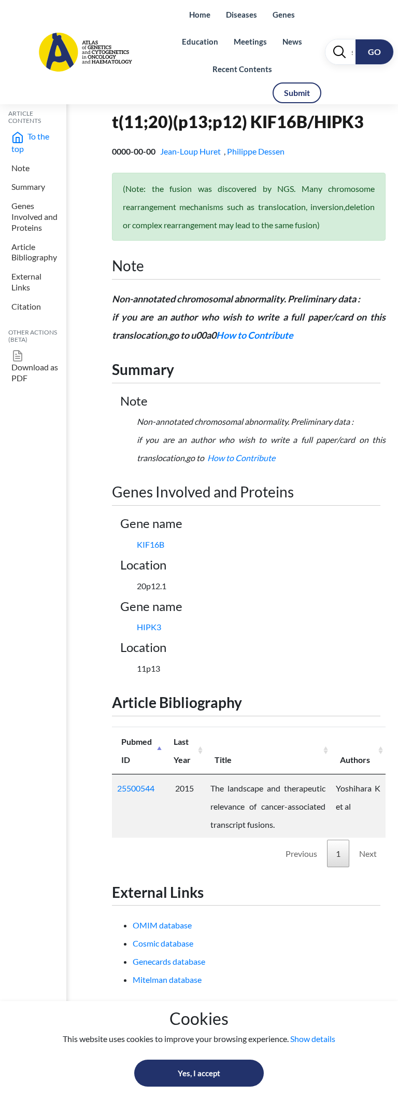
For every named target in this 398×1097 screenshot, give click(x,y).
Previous (301, 853)
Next (368, 853)
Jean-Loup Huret (191, 151)
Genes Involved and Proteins (34, 216)
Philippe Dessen (256, 151)
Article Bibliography (34, 252)
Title (223, 760)
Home (199, 14)
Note (20, 168)
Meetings (250, 41)
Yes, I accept (199, 1073)
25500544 (135, 788)
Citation (26, 306)
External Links (26, 281)
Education (200, 41)
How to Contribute (254, 335)
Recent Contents (242, 69)
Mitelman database (167, 979)
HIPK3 (149, 627)
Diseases (241, 14)
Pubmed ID (136, 751)
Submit (297, 93)
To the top (30, 142)
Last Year (182, 751)
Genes (284, 14)
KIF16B (150, 544)
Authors (355, 760)
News (292, 41)
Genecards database (169, 961)
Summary (28, 186)
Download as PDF (34, 372)
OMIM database (162, 925)
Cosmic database (163, 943)
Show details (312, 1039)
